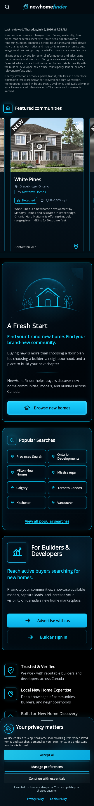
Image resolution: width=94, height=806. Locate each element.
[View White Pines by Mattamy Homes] (46, 145)
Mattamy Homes (34, 192)
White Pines (27, 179)
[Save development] (76, 124)
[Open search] (7, 6)
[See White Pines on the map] (76, 246)
